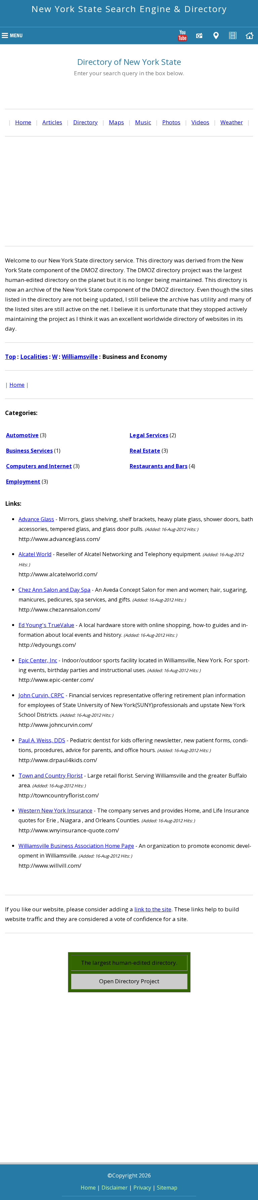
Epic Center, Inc (37, 660)
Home (23, 122)
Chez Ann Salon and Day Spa (54, 589)
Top (10, 357)
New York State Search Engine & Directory (129, 9)
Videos (200, 122)
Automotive (22, 435)
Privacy (142, 1187)
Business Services (29, 450)
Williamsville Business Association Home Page (76, 846)
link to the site (152, 909)
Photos (171, 122)
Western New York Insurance (55, 810)
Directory (85, 122)
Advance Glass (36, 519)
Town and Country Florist (50, 775)
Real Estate (145, 450)
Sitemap (167, 1187)
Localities (34, 357)
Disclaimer (114, 1187)
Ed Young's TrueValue (46, 625)
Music (143, 122)
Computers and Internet (39, 466)
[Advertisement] (129, 190)
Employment (23, 481)
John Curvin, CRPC (41, 695)
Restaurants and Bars (158, 466)
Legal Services (149, 435)
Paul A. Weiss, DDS (41, 740)
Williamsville (80, 357)
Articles (52, 122)
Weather (231, 122)
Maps (116, 122)
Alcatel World (34, 554)
